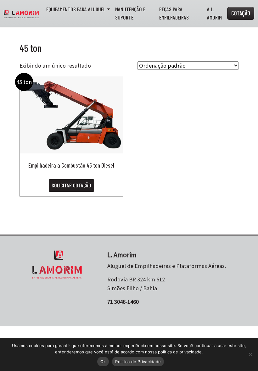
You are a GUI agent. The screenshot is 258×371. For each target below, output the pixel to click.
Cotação (240, 13)
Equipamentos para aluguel (75, 9)
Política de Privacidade (138, 361)
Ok (103, 361)
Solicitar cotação (71, 185)
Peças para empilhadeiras (174, 13)
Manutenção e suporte (130, 13)
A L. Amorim (214, 13)
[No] (250, 354)
